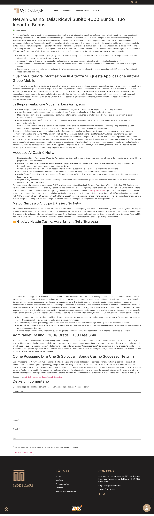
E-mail (16, 429)
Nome (16, 420)
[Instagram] (135, 2)
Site (14, 438)
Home (55, 10)
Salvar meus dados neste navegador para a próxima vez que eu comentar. (46, 447)
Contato (97, 10)
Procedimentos (82, 10)
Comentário (18, 391)
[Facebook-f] (99, 494)
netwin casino (56, 377)
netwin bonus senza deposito (36, 377)
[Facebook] (132, 2)
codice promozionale (97, 190)
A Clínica (66, 10)
